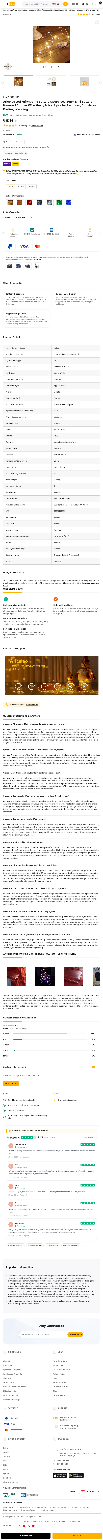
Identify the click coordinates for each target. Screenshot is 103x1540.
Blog (55, 1391)
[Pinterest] (33, 1526)
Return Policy (59, 1374)
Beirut (5, 1448)
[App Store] (60, 1476)
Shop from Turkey (28, 1510)
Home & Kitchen (20, 10)
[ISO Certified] (28, 1494)
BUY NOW (77, 1535)
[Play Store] (76, 1476)
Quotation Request (12, 1369)
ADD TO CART (26, 1535)
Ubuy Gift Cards (60, 1387)
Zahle (5, 1469)
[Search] (65, 4)
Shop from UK (25, 1507)
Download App (60, 1361)
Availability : (8, 135)
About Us (7, 1361)
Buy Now (37, 259)
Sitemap (7, 1378)
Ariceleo (7, 14)
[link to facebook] (51, 67)
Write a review (11, 1083)
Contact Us (8, 1365)
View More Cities (11, 1482)
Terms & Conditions (31, 1521)
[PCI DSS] (9, 1495)
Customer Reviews (61, 1369)
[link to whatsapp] (44, 67)
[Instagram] (19, 1526)
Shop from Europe (46, 1510)
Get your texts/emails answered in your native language (78, 1454)
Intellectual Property (12, 1374)
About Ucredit (59, 1382)
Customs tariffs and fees (14, 1387)
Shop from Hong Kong (62, 1507)
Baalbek (7, 1478)
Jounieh (6, 1456)
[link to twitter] (58, 67)
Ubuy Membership (11, 1399)
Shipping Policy (10, 1391)
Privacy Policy (49, 1521)
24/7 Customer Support (71, 1449)
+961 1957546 (62, 1464)
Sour (5, 1461)
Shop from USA (9, 1507)
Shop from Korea (82, 1507)
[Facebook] (15, 1526)
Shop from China (10, 1510)
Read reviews (89, 1137)
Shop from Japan (41, 1507)
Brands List (58, 1365)
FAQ (55, 1378)
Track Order (8, 1382)
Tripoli (6, 1452)
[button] (76, 4)
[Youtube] (24, 1526)
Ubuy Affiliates (59, 1395)
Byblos (6, 1473)
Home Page (8, 10)
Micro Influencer (10, 1395)
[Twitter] (29, 1526)
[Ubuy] (11, 4)
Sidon (5, 1465)
